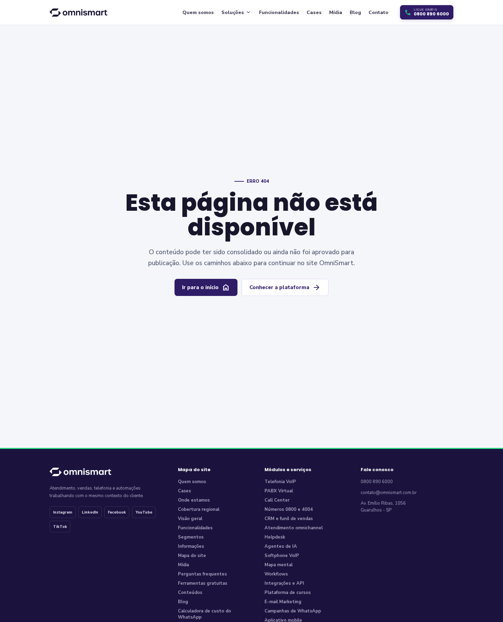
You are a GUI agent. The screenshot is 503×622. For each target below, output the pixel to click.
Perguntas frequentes (202, 574)
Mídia (335, 12)
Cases (314, 12)
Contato (378, 12)
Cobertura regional (198, 509)
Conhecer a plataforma (285, 287)
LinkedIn (90, 512)
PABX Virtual (279, 491)
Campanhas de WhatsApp (293, 611)
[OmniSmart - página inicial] (80, 12)
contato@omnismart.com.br (389, 493)
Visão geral (190, 519)
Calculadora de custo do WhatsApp (204, 614)
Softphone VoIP (282, 556)
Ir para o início (206, 287)
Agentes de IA (281, 546)
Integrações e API (284, 583)
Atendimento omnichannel (294, 528)
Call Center (277, 500)
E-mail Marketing (283, 602)
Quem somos (198, 12)
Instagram (62, 512)
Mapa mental (279, 565)
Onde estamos (194, 500)
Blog (355, 12)
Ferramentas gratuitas (202, 583)
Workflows (276, 574)
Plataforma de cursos (288, 592)
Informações (191, 546)
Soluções (236, 12)
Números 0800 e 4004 (289, 509)
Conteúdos (190, 592)
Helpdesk (275, 537)
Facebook (117, 512)
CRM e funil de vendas (289, 519)
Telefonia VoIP (280, 482)
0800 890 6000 (377, 482)
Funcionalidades (279, 12)
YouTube (144, 512)
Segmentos (191, 537)
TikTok (60, 526)
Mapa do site (192, 556)
